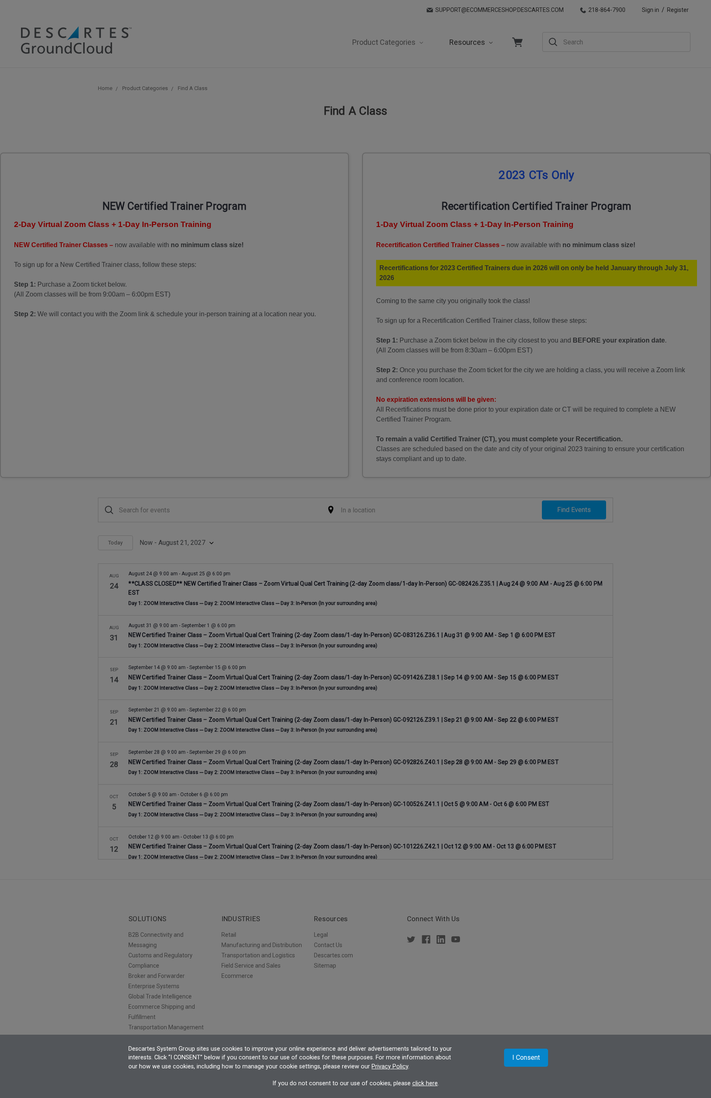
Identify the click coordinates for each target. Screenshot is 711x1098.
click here (425, 1083)
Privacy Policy (390, 1066)
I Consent (526, 1057)
